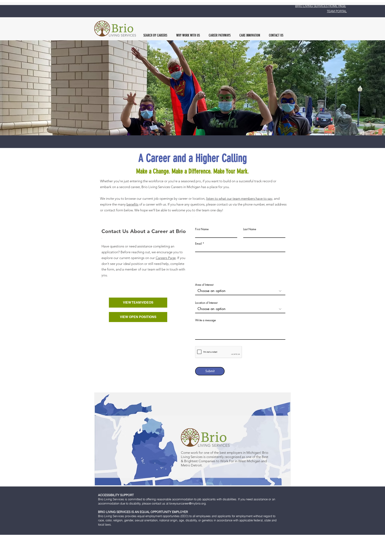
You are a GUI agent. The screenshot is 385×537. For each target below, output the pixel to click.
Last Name (249, 229)
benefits (132, 204)
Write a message (205, 320)
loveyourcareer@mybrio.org (187, 503)
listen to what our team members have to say (239, 199)
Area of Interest (204, 284)
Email (198, 243)
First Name (202, 229)
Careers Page (166, 258)
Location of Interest (206, 302)
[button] (155, 35)
